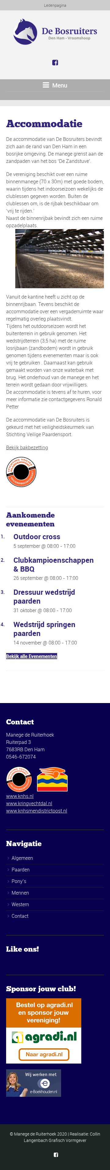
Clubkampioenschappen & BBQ (53, 564)
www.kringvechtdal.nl (29, 803)
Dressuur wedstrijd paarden (44, 596)
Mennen (20, 892)
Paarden (21, 869)
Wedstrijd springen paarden (44, 628)
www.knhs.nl (20, 796)
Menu (59, 85)
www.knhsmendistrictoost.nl (36, 810)
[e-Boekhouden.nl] (33, 1082)
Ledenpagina (55, 5)
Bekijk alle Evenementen (31, 656)
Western (20, 904)
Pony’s (19, 881)
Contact (20, 916)
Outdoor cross (36, 536)
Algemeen (22, 858)
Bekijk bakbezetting (27, 447)
